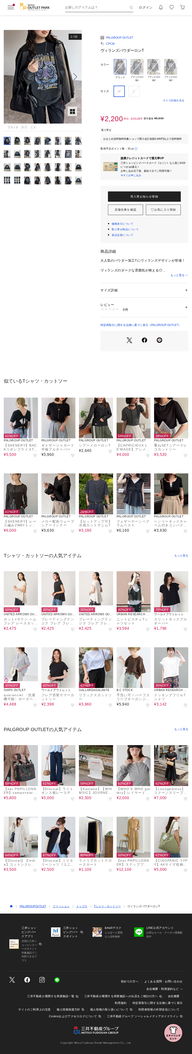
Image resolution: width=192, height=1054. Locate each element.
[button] (43, 77)
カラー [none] (104, 64)
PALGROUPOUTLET (33, 906)
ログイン (146, 7)
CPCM (110, 43)
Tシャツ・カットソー (107, 906)
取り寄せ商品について (125, 229)
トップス (81, 906)
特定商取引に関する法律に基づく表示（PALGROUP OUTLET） (140, 325)
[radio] (120, 70)
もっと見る (177, 275)
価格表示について (122, 223)
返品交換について (122, 235)
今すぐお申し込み (131, 175)
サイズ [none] (104, 91)
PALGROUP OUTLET (119, 37)
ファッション (61, 906)
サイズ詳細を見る (174, 100)
